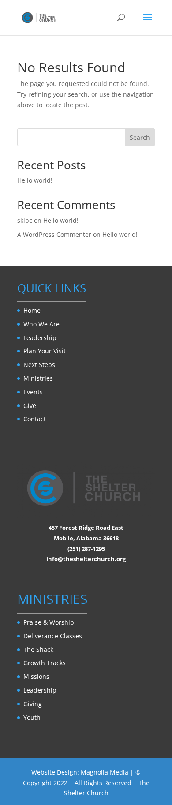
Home (32, 310)
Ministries (38, 378)
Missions (36, 676)
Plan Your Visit (44, 351)
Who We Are (41, 324)
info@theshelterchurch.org (86, 559)
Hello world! (34, 180)
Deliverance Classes (52, 636)
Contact (34, 419)
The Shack (38, 649)
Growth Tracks (44, 663)
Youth (32, 717)
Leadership (39, 337)
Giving (32, 704)
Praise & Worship (48, 622)
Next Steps (39, 364)
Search (140, 137)
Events (33, 392)
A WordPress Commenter (54, 234)
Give (29, 405)
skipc (24, 220)
